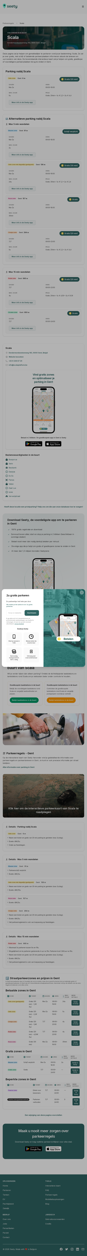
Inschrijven (31, 613)
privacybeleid (19, 624)
